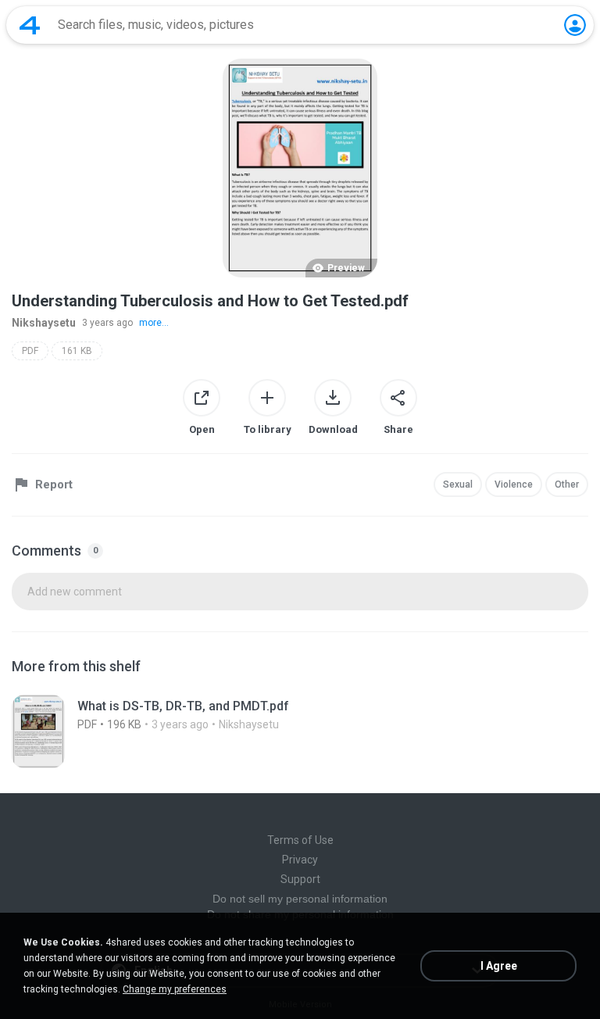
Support (300, 879)
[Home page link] (30, 25)
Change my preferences (175, 989)
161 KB (77, 350)
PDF (30, 350)
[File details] (300, 731)
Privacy (300, 859)
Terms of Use (300, 840)
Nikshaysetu (44, 322)
